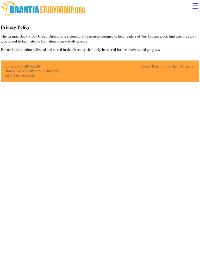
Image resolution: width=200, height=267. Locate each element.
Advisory (186, 66)
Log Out (170, 66)
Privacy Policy (150, 66)
